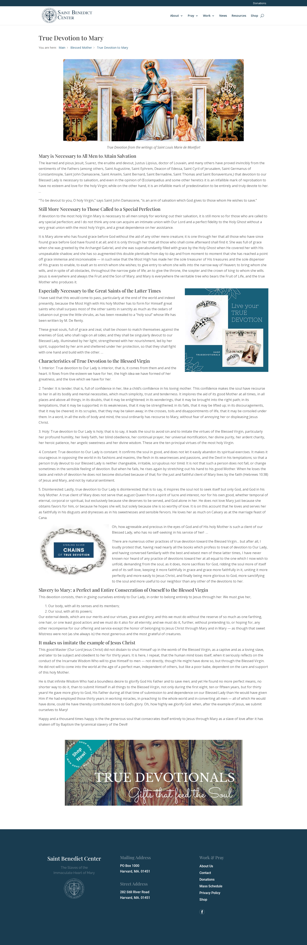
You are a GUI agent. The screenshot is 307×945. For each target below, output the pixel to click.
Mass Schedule (210, 886)
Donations (259, 3)
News (223, 16)
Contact (205, 873)
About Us (206, 866)
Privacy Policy (209, 893)
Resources (239, 16)
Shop (254, 16)
